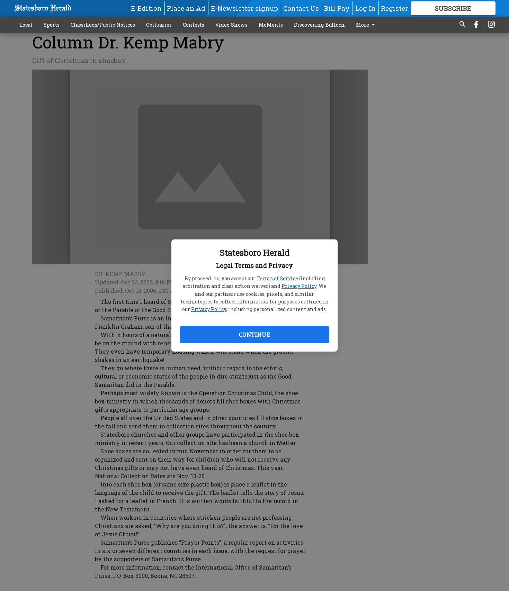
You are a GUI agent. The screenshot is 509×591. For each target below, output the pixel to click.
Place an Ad (186, 8)
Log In (365, 8)
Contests (193, 24)
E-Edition (146, 8)
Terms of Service (277, 278)
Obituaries (159, 24)
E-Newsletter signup (244, 8)
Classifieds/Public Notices (103, 24)
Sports (52, 24)
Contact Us (301, 8)
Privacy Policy (299, 286)
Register (394, 8)
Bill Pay (337, 8)
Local (26, 24)
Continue (254, 334)
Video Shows (231, 24)
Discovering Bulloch (319, 24)
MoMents (271, 24)
